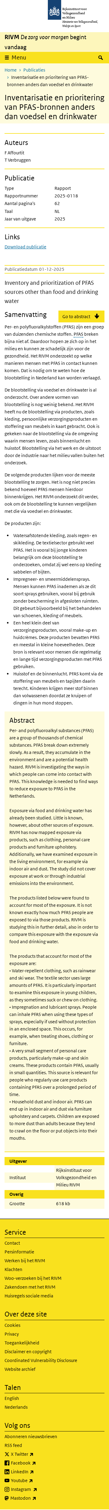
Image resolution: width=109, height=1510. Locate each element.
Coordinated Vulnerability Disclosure (41, 1360)
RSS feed (13, 1445)
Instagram (37, 1489)
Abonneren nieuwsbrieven (31, 1436)
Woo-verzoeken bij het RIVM (33, 1278)
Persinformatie (19, 1252)
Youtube (35, 1480)
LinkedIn (36, 1471)
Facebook (37, 1463)
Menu (19, 57)
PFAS (78, 334)
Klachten (13, 1269)
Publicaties (34, 70)
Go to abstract (76, 316)
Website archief (20, 1369)
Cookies (12, 1325)
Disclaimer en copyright (28, 1351)
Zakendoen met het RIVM (30, 1287)
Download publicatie (25, 247)
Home (11, 70)
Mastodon (36, 1498)
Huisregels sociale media (29, 1296)
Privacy (12, 1334)
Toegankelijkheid (22, 1343)
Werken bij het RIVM (25, 1260)
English (12, 1398)
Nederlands (16, 1407)
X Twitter (35, 1454)
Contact (12, 1243)
